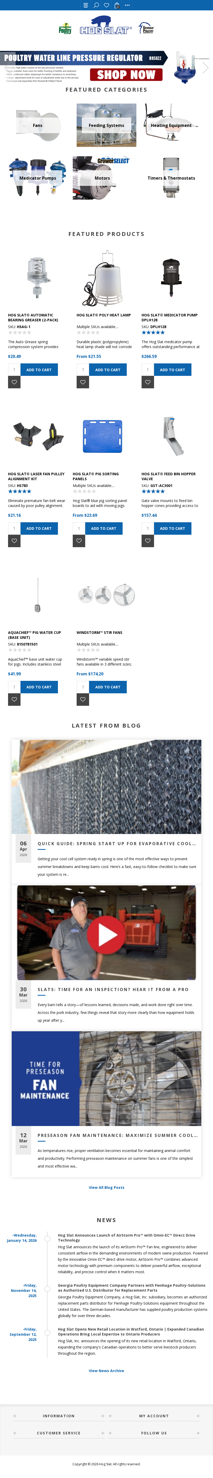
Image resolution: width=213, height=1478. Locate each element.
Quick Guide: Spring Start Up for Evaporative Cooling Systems (117, 843)
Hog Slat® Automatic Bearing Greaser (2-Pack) (33, 317)
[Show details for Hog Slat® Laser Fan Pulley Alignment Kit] (38, 436)
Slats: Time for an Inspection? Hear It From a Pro (113, 989)
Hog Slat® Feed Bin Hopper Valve (169, 476)
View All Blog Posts (106, 1187)
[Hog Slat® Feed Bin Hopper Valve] (171, 436)
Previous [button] (8, 67)
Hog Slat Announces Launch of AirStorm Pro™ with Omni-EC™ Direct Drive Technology (126, 1238)
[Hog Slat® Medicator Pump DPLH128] (171, 277)
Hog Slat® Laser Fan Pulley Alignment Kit (36, 476)
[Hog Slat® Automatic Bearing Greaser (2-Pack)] (38, 277)
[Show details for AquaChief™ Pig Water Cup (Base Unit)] (38, 595)
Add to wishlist (14, 382)
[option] (106, 67)
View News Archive (106, 1370)
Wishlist (106, 5)
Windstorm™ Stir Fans (99, 632)
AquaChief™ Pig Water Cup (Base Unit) (34, 635)
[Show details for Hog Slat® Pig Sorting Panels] (102, 436)
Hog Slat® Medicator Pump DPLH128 (170, 317)
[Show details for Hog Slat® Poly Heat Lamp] (106, 277)
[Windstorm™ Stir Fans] (106, 595)
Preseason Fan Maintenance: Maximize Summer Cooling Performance (117, 1135)
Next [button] (205, 67)
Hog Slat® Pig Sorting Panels (96, 476)
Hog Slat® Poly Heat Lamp (104, 315)
